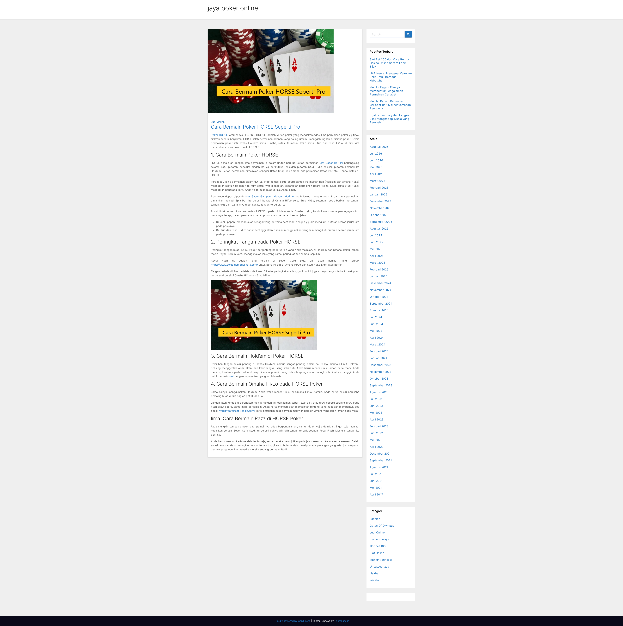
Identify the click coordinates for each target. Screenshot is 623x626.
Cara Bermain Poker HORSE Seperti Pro (255, 127)
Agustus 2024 (379, 310)
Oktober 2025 (379, 215)
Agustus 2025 (379, 228)
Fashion (375, 518)
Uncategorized (379, 566)
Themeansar (341, 620)
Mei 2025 (376, 249)
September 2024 (381, 303)
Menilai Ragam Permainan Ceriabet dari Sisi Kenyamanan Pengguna (390, 105)
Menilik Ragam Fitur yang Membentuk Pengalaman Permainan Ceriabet (386, 91)
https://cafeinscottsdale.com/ (237, 410)
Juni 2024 (376, 324)
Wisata (374, 580)
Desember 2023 (380, 365)
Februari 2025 (379, 269)
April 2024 (377, 337)
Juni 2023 (376, 405)
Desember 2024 (380, 283)
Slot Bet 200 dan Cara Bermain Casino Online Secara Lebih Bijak (390, 63)
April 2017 (376, 494)
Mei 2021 (376, 487)
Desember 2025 (380, 201)
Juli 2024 (376, 317)
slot (231, 376)
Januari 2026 (378, 194)
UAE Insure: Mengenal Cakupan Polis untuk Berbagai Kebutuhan (391, 77)
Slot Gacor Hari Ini (331, 162)
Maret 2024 (377, 344)
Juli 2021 (376, 474)
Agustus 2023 (379, 392)
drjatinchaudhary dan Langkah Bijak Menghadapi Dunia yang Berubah (390, 119)
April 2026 (377, 174)
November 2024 (380, 290)
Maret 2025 (377, 262)
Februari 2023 (379, 426)
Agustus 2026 (379, 146)
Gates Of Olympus (382, 525)
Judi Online (218, 121)
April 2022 (376, 446)
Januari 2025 (378, 276)
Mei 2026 (376, 167)
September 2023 (381, 385)
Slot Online (377, 553)
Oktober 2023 (379, 378)
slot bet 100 (378, 546)
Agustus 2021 (379, 467)
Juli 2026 (376, 153)
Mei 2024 (376, 330)
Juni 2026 (376, 160)
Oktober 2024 (379, 296)
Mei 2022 (376, 440)
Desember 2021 (380, 453)
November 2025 (380, 208)
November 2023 (380, 371)
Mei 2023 (376, 412)
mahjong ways (379, 539)
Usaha (374, 573)
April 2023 (377, 419)
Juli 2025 (376, 235)
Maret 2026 (377, 180)
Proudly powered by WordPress (292, 620)
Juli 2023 (376, 399)
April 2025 (376, 255)
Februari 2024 (379, 351)
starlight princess (381, 559)
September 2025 (381, 221)
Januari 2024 (378, 358)
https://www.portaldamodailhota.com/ (234, 264)
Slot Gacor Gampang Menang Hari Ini (269, 196)
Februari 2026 (379, 187)
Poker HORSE (219, 135)
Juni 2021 (376, 480)
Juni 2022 (376, 433)
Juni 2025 (376, 242)
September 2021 (381, 460)
